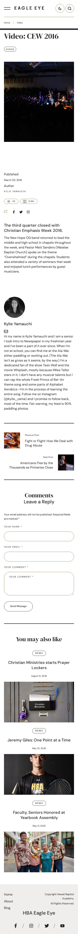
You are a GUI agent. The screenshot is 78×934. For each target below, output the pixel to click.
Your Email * (13, 546)
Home (7, 22)
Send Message (18, 606)
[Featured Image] (39, 702)
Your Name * (13, 526)
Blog (7, 908)
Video (20, 22)
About (8, 901)
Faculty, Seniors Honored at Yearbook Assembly (39, 815)
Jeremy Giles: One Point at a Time (39, 740)
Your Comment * (16, 567)
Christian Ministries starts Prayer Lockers (39, 665)
